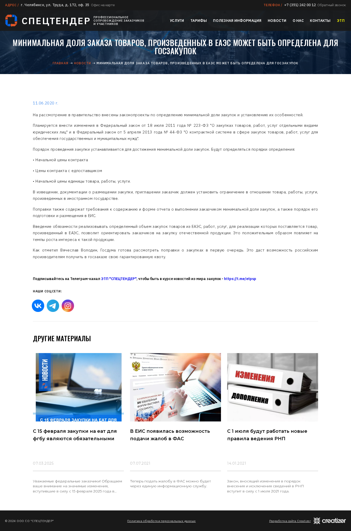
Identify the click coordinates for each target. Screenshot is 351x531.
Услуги (177, 20)
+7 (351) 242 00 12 (300, 5)
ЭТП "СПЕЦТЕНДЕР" (118, 278)
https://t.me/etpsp (240, 278)
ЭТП (341, 20)
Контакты (320, 20)
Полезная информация (237, 20)
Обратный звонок (331, 5)
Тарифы (198, 20)
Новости (277, 20)
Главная (60, 63)
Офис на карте (103, 5)
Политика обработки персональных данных (161, 521)
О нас (298, 20)
